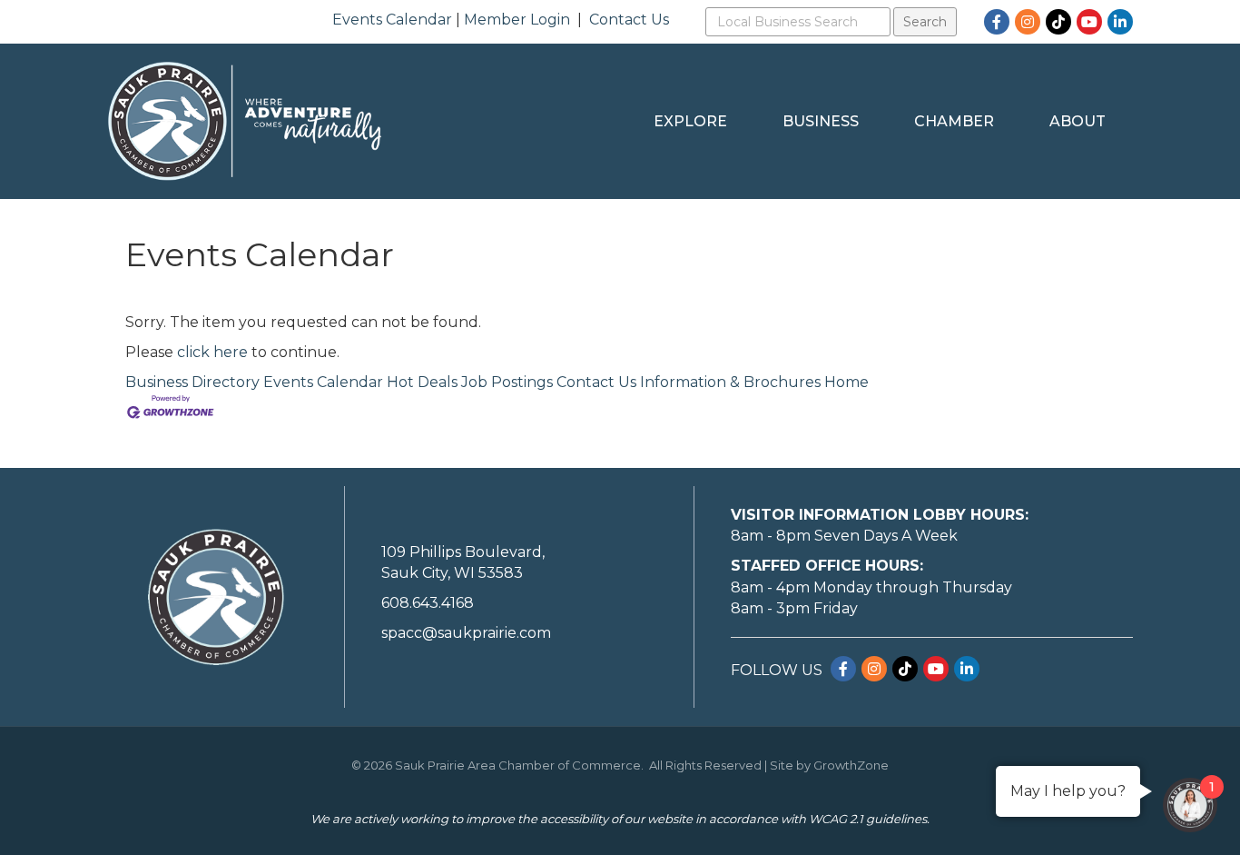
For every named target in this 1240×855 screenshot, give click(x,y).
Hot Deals (422, 382)
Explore (690, 121)
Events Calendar (392, 19)
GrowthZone (851, 765)
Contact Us (629, 19)
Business (820, 121)
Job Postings (507, 382)
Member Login (517, 19)
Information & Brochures (730, 382)
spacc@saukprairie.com (466, 632)
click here (212, 352)
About (1077, 121)
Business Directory (192, 382)
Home (846, 382)
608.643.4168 (427, 602)
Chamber (954, 121)
